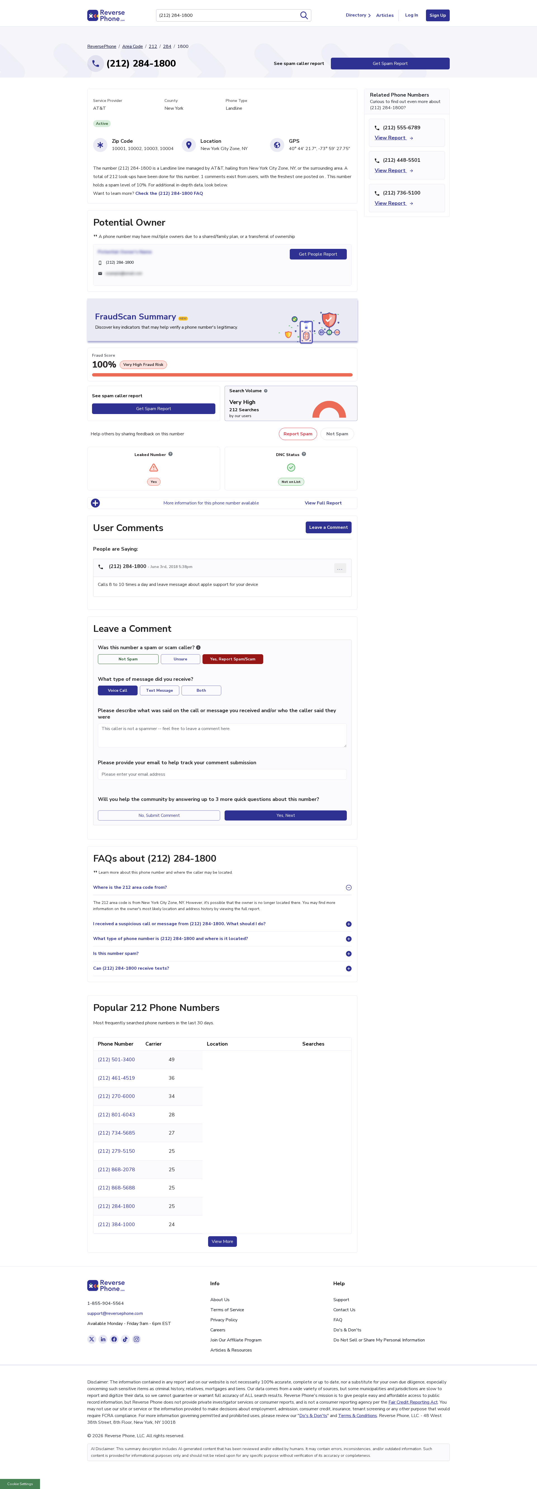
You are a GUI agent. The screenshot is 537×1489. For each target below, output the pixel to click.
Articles (385, 15)
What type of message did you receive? (145, 679)
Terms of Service (227, 1310)
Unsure (180, 659)
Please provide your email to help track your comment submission (177, 762)
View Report (391, 137)
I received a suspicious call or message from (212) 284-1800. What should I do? (179, 924)
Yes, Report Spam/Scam (232, 659)
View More (222, 1241)
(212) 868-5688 (116, 1187)
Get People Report (318, 254)
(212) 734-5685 (116, 1133)
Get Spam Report (390, 63)
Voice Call (117, 690)
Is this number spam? (116, 953)
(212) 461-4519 (116, 1078)
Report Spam (298, 434)
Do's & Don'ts (347, 1330)
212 (153, 46)
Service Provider (107, 100)
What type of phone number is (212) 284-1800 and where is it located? (170, 939)
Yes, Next (286, 815)
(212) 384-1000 (116, 1224)
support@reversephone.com (115, 1313)
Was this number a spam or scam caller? (147, 647)
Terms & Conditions (357, 1416)
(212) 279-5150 (116, 1151)
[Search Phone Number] (304, 15)
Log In (411, 15)
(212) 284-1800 (116, 1206)
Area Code (132, 46)
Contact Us (344, 1310)
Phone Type (236, 100)
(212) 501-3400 (116, 1059)
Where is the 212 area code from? (130, 887)
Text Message (159, 690)
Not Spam (337, 434)
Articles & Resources (231, 1350)
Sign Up (438, 15)
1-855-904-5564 (105, 1303)
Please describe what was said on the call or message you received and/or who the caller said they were (217, 713)
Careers (217, 1330)
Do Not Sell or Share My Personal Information (379, 1340)
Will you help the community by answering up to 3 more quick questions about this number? (208, 799)
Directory (356, 15)
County (171, 100)
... (340, 568)
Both (201, 690)
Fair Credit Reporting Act (413, 1402)
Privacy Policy (223, 1320)
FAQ (337, 1320)
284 (167, 46)
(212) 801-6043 (116, 1114)
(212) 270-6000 (116, 1096)
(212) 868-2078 (116, 1169)
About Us (220, 1300)
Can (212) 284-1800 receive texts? (131, 968)
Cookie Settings (20, 1483)
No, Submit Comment (159, 815)
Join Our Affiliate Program (236, 1340)
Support (341, 1300)
